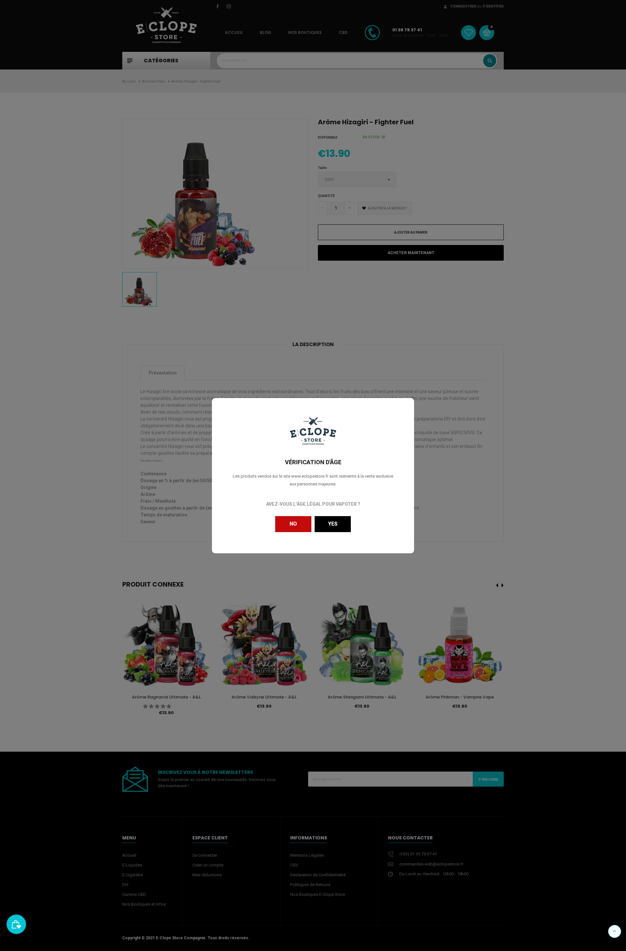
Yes (332, 524)
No (293, 524)
